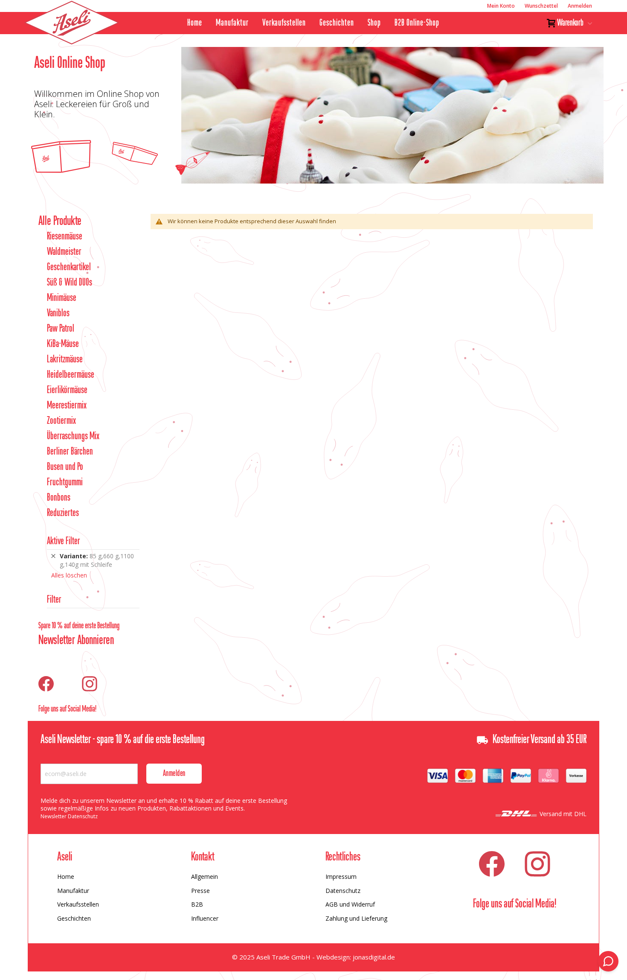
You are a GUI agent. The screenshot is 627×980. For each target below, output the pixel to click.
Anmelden (580, 5)
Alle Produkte (59, 221)
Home (194, 23)
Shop (374, 23)
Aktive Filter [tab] (63, 542)
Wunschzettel (541, 5)
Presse (200, 891)
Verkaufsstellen (284, 23)
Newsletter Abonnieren (76, 640)
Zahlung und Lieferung (356, 918)
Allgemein (204, 876)
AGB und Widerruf (350, 904)
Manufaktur (232, 23)
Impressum (341, 876)
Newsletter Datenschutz (69, 816)
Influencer (204, 918)
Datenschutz (342, 891)
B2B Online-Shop (417, 23)
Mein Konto (501, 5)
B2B (197, 904)
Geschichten (336, 23)
